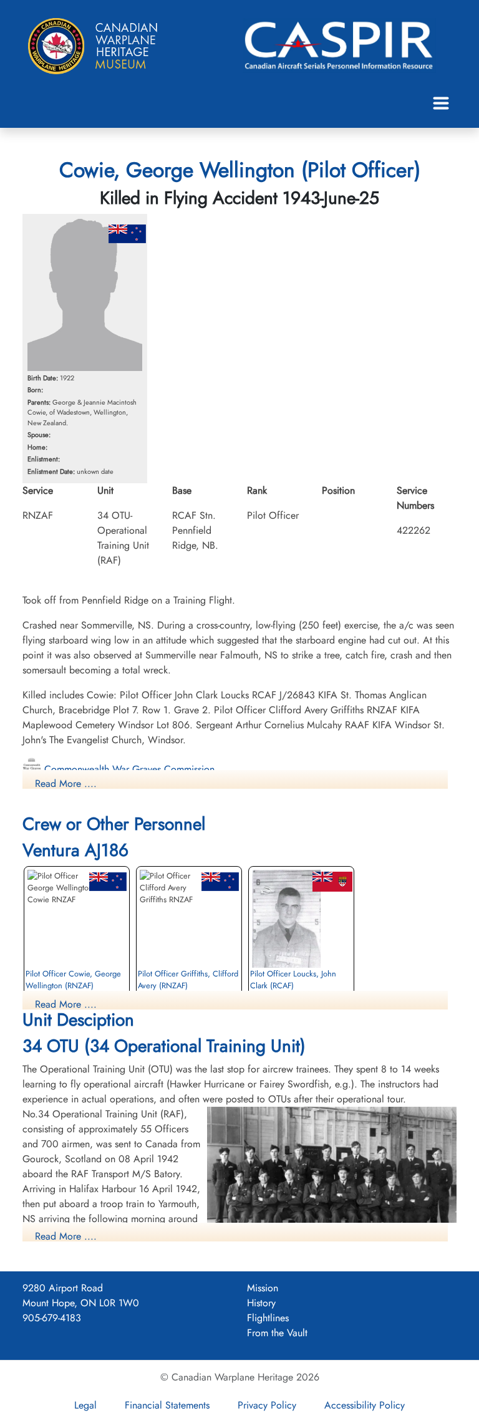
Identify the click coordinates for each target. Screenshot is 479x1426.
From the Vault (277, 1333)
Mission (262, 1288)
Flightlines (268, 1318)
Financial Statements (167, 1405)
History (261, 1303)
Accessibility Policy (364, 1405)
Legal (85, 1405)
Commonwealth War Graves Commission (128, 769)
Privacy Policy (267, 1405)
